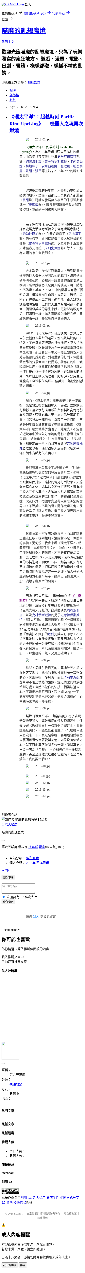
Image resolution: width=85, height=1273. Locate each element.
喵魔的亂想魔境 (24, 30)
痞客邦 (33, 847)
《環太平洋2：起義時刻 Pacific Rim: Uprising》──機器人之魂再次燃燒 (46, 123)
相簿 (12, 90)
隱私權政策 (70, 1213)
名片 (12, 100)
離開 (22, 1265)
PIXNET (18, 1213)
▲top (5, 870)
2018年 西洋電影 (37, 863)
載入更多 (8, 877)
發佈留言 (8, 901)
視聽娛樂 (34, 82)
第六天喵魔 (9, 824)
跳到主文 (8, 42)
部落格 (14, 95)
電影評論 (32, 858)
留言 (42, 847)
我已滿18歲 (9, 1265)
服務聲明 (42, 1217)
